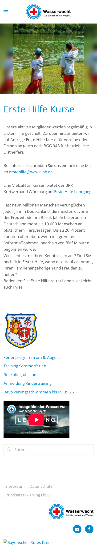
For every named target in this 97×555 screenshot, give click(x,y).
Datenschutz (40, 486)
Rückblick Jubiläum (21, 374)
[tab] (43, 87)
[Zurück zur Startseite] (48, 12)
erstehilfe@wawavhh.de (31, 171)
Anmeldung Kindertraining (28, 383)
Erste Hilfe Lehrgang (72, 191)
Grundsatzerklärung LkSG (27, 495)
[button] (6, 12)
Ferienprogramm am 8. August (32, 357)
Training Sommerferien (25, 366)
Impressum (14, 486)
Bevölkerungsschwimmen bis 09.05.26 (39, 392)
